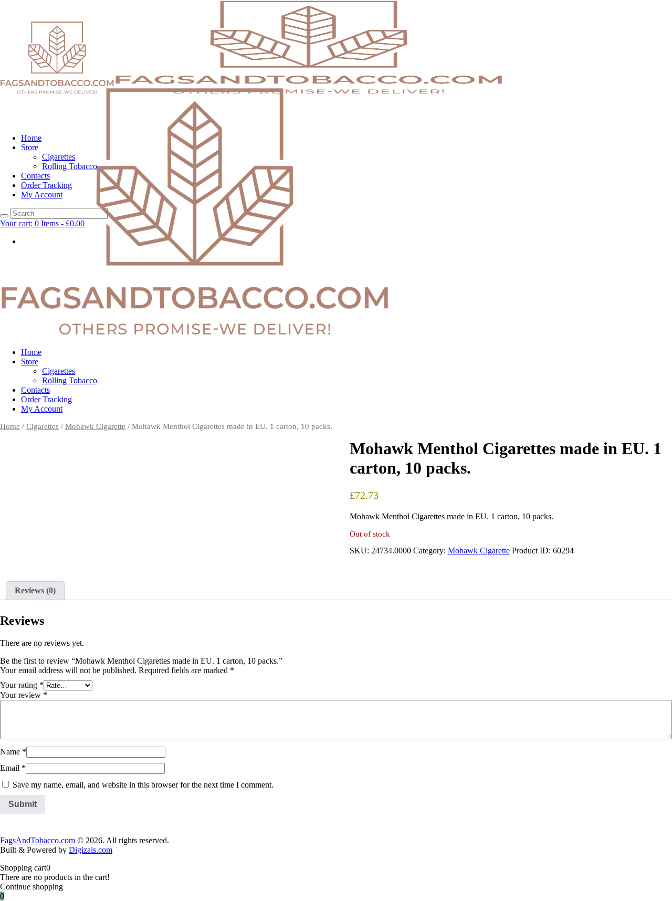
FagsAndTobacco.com (37, 840)
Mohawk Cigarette (95, 426)
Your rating (22, 684)
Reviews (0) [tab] (35, 590)
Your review (23, 694)
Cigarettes (42, 426)
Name (13, 751)
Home (10, 426)
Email (13, 767)
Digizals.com (90, 849)
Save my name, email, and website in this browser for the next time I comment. (143, 784)
